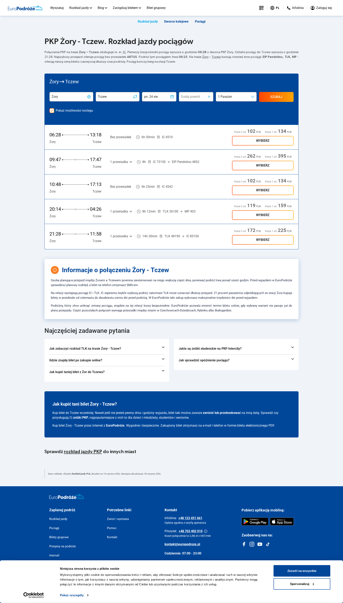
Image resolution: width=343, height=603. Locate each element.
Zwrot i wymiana (118, 519)
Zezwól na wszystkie (301, 570)
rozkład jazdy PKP (83, 451)
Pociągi (200, 21)
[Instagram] (252, 544)
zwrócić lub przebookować (222, 413)
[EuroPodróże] (66, 496)
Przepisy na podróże (62, 546)
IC (124, 52)
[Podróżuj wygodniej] (261, 8)
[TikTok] (267, 544)
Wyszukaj (57, 8)
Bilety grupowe (59, 537)
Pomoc (112, 528)
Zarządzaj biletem (125, 8)
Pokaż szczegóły (72, 595)
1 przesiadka (119, 162)
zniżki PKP (80, 417)
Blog (101, 8)
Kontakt (112, 537)
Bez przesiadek (120, 137)
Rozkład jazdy (79, 8)
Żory (205, 56)
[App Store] (282, 521)
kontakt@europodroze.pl (182, 544)
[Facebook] (244, 544)
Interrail (54, 555)
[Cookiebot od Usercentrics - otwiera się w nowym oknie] (33, 595)
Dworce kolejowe (176, 21)
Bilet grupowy (156, 8)
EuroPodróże (115, 425)
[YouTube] (259, 544)
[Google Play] (255, 521)
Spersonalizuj (299, 583)
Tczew (216, 56)
